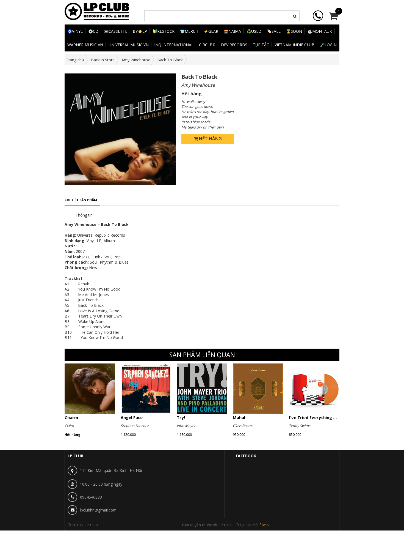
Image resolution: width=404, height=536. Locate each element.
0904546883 (91, 497)
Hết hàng (210, 139)
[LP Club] (97, 10)
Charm (71, 417)
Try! (181, 417)
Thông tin (84, 215)
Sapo (264, 524)
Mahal (239, 417)
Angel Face (132, 417)
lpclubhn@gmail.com (98, 510)
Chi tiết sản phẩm (81, 200)
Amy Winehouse (135, 59)
